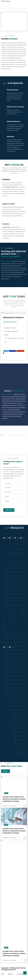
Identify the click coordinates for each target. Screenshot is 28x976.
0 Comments (13, 805)
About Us (10, 974)
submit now (8, 510)
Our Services (20, 974)
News (6, 793)
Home (2, 974)
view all (5, 771)
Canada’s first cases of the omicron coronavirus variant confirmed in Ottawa (14, 799)
